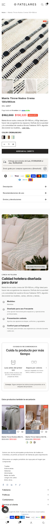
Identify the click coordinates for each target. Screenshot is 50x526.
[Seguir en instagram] (7, 484)
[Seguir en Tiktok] (20, 484)
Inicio (4, 12)
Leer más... (26, 128)
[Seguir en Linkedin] (11, 484)
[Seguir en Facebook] (3, 484)
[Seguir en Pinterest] (16, 484)
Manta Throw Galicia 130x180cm (37, 437)
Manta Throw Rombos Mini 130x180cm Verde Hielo (20, 437)
